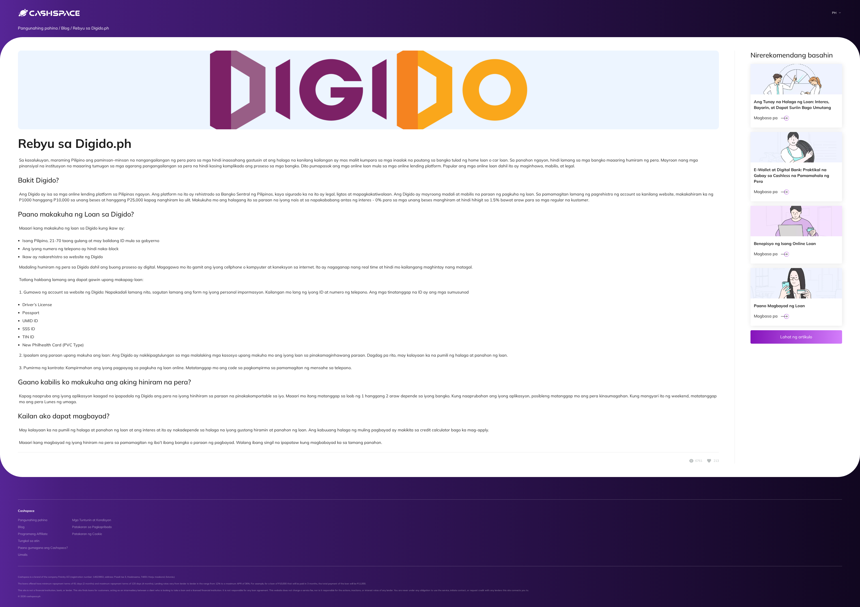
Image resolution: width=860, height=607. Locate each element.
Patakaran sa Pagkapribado (92, 527)
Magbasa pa (766, 117)
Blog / (67, 28)
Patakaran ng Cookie (87, 534)
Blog (21, 527)
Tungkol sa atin (28, 541)
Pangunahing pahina (32, 520)
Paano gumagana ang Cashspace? (43, 548)
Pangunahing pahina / (39, 28)
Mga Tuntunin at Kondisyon (91, 520)
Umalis (23, 555)
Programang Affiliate (33, 534)
